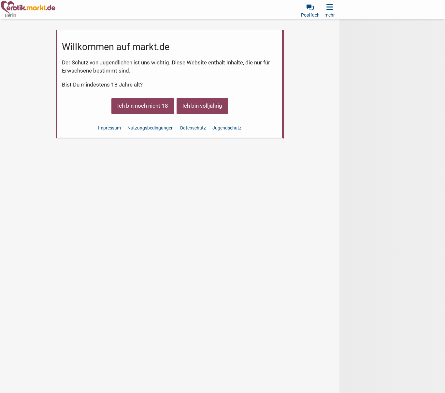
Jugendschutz (226, 127)
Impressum (109, 127)
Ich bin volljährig (202, 105)
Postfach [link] (310, 15)
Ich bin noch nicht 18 (142, 105)
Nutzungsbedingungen (150, 127)
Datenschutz (193, 127)
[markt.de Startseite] (28, 7)
